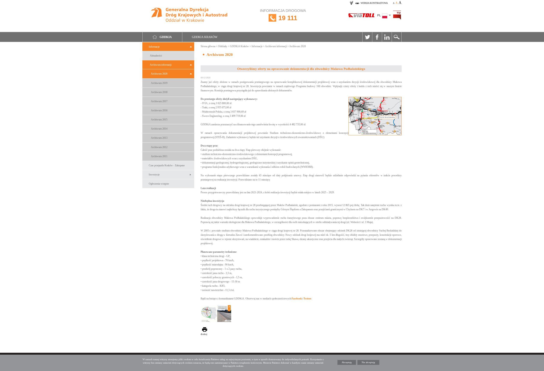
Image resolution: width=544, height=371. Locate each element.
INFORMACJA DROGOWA (283, 14)
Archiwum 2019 (159, 83)
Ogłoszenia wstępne (159, 183)
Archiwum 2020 (159, 73)
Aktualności (156, 55)
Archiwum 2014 (159, 128)
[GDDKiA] (189, 15)
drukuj (204, 334)
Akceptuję (347, 362)
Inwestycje (154, 174)
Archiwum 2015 (159, 119)
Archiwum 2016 (159, 110)
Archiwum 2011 (159, 156)
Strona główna (208, 46)
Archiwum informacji (160, 64)
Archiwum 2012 (159, 147)
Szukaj (396, 37)
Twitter (367, 37)
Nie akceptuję (368, 362)
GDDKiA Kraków (239, 46)
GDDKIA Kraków (204, 37)
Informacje (154, 46)
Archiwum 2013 (159, 137)
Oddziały (222, 46)
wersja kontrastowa (374, 3)
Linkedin (387, 37)
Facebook (377, 37)
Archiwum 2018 (159, 92)
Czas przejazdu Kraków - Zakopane (167, 165)
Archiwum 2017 (159, 101)
